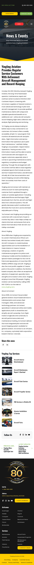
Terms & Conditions (26, 562)
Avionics (4, 537)
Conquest (5, 516)
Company (15, 560)
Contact (4, 562)
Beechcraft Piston (23, 519)
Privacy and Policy (13, 562)
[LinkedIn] (7, 344)
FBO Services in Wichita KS (22, 540)
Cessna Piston (6, 519)
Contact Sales (26, 13)
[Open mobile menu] (31, 24)
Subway (20, 544)
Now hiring (10, 13)
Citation (20, 511)
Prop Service (5, 547)
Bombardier (5, 525)
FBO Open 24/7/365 (8, 5)
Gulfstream (21, 522)
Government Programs (24, 537)
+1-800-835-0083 (7, 489)
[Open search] (27, 24)
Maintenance (6, 534)
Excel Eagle (5, 511)
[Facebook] (3, 344)
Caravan (20, 516)
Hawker (4, 513)
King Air (20, 513)
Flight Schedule (22, 500)
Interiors (4, 544)
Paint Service (6, 540)
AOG (19, 24)
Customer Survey (25, 560)
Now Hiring (7, 560)
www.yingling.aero (8, 287)
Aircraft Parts (21, 534)
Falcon (4, 522)
